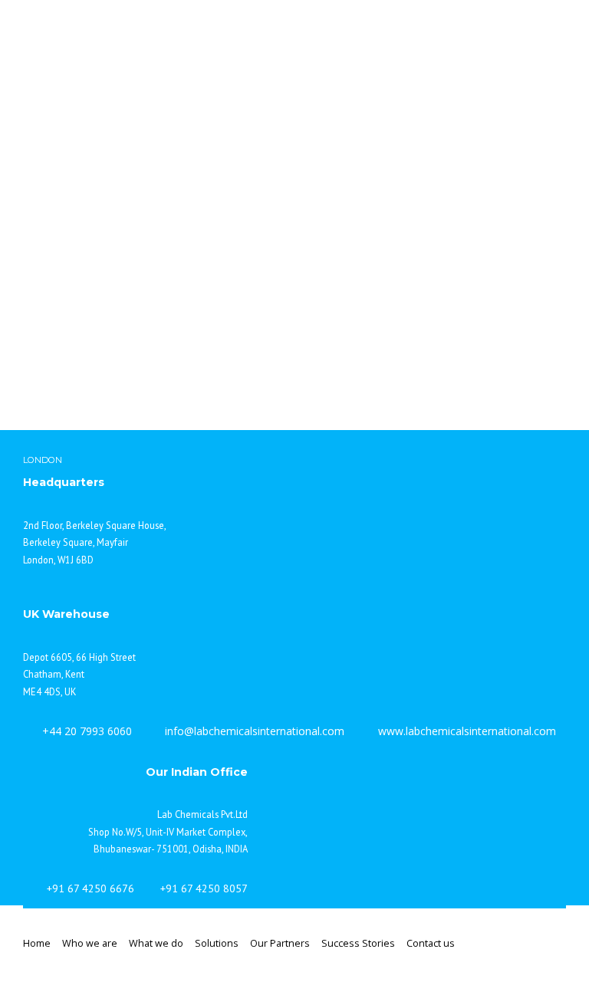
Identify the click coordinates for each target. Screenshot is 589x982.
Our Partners (280, 943)
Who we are (89, 943)
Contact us (430, 943)
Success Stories (358, 943)
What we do (156, 943)
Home (37, 943)
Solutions (217, 943)
